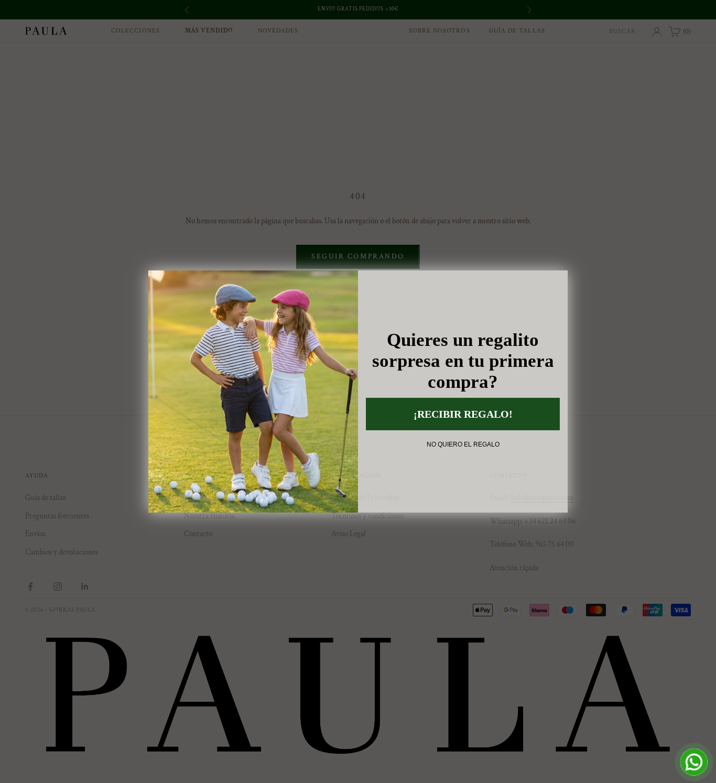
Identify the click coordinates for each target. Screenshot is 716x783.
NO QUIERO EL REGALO (463, 444)
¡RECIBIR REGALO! (463, 414)
